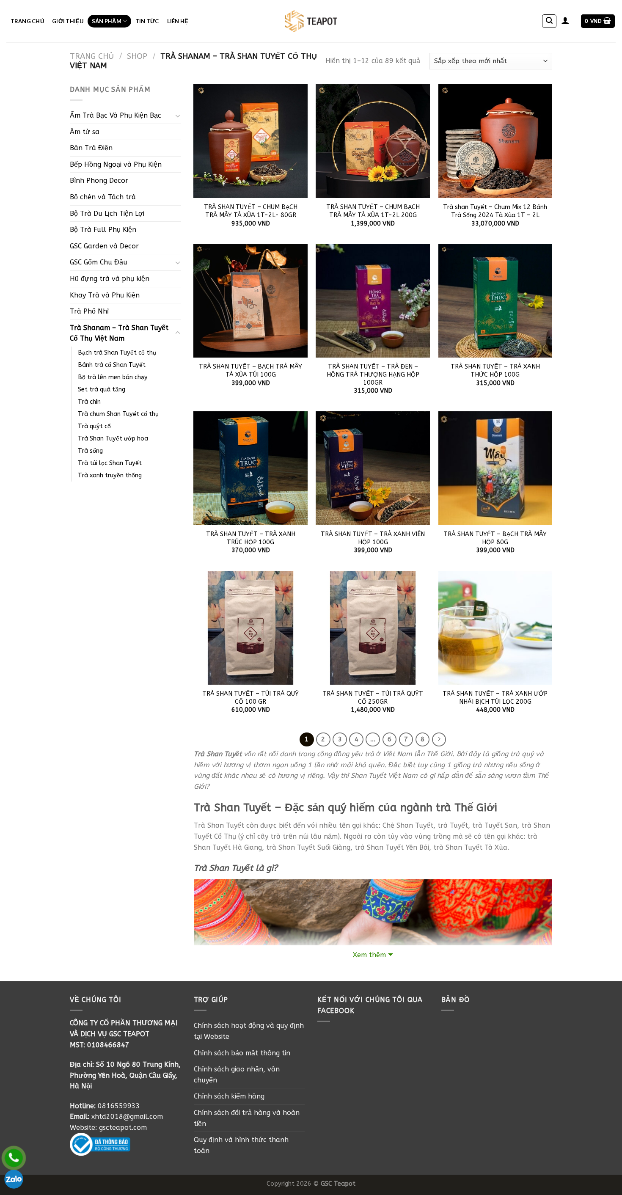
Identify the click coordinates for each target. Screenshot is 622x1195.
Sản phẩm (106, 21)
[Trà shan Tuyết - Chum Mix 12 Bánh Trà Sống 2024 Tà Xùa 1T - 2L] (495, 141)
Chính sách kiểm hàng (229, 1096)
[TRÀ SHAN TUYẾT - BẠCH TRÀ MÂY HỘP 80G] (495, 468)
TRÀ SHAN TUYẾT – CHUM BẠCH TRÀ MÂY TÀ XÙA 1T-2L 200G (373, 211)
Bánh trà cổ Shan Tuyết (112, 365)
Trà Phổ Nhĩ (89, 311)
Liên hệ (178, 21)
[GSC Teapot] (311, 21)
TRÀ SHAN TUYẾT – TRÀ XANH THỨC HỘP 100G (495, 370)
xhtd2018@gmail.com (127, 1116)
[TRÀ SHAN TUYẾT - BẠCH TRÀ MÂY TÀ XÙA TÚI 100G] (250, 301)
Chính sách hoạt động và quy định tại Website (249, 1031)
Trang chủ (27, 21)
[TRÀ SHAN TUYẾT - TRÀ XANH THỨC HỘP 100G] (495, 301)
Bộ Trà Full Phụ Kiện (103, 230)
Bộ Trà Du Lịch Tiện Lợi (107, 213)
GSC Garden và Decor (104, 246)
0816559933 (119, 1106)
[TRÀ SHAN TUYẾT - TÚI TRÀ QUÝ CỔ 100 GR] (250, 628)
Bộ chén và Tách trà (103, 197)
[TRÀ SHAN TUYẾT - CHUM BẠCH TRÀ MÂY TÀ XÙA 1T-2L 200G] (373, 141)
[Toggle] (177, 115)
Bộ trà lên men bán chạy (113, 377)
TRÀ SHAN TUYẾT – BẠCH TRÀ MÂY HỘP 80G (495, 538)
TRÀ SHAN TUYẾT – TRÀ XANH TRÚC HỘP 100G (250, 538)
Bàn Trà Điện (91, 148)
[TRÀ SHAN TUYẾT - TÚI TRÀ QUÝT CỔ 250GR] (373, 628)
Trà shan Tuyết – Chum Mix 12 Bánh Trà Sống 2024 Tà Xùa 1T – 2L (495, 211)
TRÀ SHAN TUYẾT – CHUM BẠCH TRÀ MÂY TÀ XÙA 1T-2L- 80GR (250, 211)
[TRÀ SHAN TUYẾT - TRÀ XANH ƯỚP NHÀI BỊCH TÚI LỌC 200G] (495, 628)
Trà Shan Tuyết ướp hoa (113, 438)
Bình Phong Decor (99, 180)
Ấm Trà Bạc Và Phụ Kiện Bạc (115, 115)
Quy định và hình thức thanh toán (241, 1145)
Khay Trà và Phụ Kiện (105, 295)
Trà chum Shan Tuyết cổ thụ (118, 414)
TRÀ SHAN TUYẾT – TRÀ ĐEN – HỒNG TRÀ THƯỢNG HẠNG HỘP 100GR (373, 374)
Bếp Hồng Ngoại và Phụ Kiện (116, 164)
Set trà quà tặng (101, 389)
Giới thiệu (68, 21)
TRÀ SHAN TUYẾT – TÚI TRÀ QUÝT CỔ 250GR (372, 697)
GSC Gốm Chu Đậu (98, 262)
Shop (137, 56)
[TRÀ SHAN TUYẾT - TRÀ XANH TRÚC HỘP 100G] (250, 468)
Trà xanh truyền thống (110, 475)
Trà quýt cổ (94, 426)
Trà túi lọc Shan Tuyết (110, 463)
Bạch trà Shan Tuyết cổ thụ (117, 352)
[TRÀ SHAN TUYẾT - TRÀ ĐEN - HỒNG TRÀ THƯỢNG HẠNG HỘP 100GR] (373, 301)
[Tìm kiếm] (549, 21)
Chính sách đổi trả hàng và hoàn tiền (247, 1118)
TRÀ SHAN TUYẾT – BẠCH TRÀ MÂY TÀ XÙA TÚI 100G (250, 370)
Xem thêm (369, 955)
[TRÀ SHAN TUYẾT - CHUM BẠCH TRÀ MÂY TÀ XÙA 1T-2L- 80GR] (250, 141)
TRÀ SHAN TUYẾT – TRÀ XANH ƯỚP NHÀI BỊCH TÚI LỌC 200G (495, 697)
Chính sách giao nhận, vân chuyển (237, 1074)
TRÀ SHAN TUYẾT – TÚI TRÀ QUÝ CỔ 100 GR (250, 697)
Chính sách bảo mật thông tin (242, 1053)
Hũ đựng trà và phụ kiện (109, 279)
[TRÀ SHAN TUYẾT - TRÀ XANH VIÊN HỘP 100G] (373, 468)
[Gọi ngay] (13, 1157)
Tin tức (147, 21)
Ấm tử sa (84, 132)
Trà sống (90, 450)
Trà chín (89, 401)
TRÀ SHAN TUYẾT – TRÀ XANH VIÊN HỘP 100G (373, 538)
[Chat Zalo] (13, 1179)
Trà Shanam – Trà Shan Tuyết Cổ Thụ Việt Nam (119, 333)
